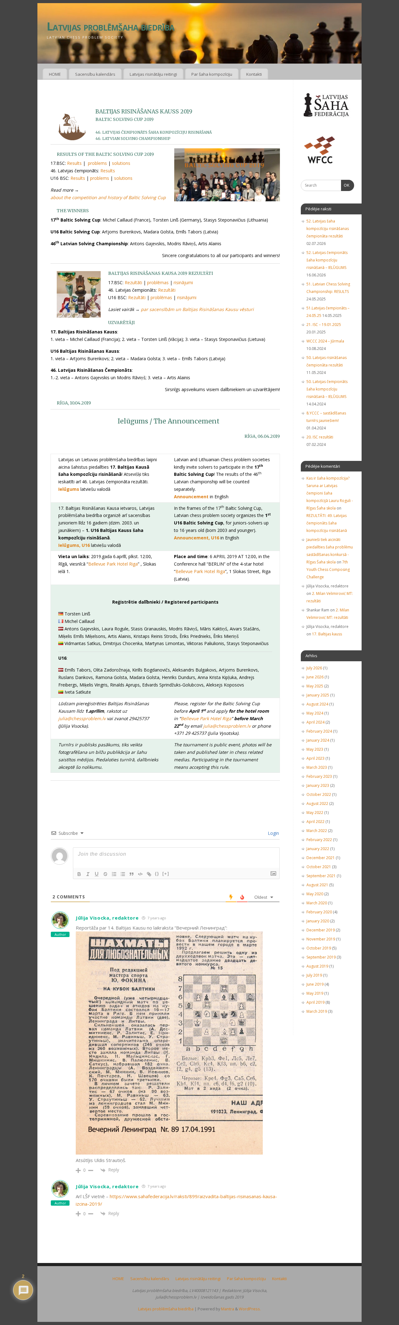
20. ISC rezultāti (319, 437)
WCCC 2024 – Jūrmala (325, 341)
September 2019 (321, 957)
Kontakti (254, 74)
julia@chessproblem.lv (82, 718)
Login (273, 833)
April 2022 (315, 821)
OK (345, 185)
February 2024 (319, 731)
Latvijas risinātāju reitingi (153, 74)
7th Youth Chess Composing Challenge (328, 569)
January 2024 (317, 740)
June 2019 (315, 984)
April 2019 (315, 1002)
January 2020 (317, 921)
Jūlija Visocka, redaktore (107, 918)
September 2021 (321, 875)
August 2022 (317, 803)
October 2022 (318, 794)
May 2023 (314, 749)
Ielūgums (68, 489)
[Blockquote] (131, 874)
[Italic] (88, 874)
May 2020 (314, 894)
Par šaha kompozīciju (211, 74)
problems (97, 163)
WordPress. (250, 1309)
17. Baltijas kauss (327, 634)
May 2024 (314, 713)
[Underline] (96, 874)
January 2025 (317, 695)
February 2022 (319, 839)
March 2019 (316, 1011)
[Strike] (105, 874)
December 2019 (320, 930)
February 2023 (319, 776)
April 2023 (315, 758)
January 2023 (317, 785)
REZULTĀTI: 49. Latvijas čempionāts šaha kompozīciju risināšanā (326, 523)
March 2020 (316, 903)
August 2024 (317, 704)
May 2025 (314, 686)
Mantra (227, 1309)
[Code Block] (140, 874)
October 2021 (318, 866)
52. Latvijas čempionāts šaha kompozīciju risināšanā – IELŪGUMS (327, 260)
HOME (55, 74)
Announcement (191, 497)
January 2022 (317, 848)
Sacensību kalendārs (95, 74)
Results (74, 163)
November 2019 (320, 939)
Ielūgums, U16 (74, 545)
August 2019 (317, 966)
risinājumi (183, 282)
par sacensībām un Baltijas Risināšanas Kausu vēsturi (197, 309)
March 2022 (316, 830)
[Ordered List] (114, 874)
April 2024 (315, 722)
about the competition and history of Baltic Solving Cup (108, 197)
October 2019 (318, 948)
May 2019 (314, 993)
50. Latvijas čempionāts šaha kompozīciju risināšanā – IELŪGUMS (327, 389)
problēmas (158, 282)
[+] (165, 873)
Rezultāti (133, 282)
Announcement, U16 (196, 538)
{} (157, 873)
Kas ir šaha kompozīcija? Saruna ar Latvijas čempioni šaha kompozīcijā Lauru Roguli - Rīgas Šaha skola (329, 493)
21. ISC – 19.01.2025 (323, 324)
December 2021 (320, 857)
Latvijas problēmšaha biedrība (110, 26)
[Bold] (79, 874)
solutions (121, 163)
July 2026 (314, 668)
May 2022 (314, 812)
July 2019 (314, 975)
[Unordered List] (122, 874)
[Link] (149, 874)
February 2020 (319, 912)
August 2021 (317, 884)
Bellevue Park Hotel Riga (113, 564)
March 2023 (316, 767)
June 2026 (315, 677)
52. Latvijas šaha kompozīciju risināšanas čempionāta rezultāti (327, 228)
